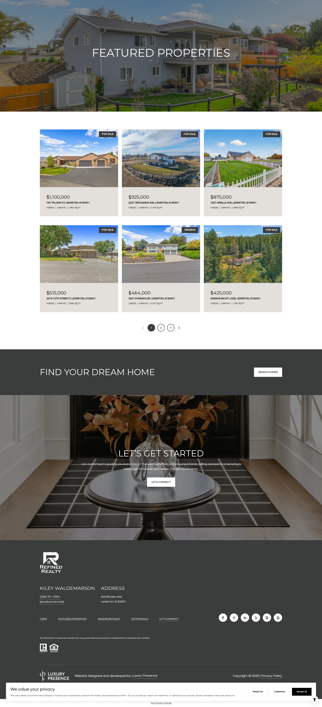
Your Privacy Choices (161, 703)
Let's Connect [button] (161, 482)
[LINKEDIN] (245, 617)
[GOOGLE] (267, 617)
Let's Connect (169, 619)
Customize (279, 691)
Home (43, 619)
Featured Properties (72, 619)
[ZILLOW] (278, 617)
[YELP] (256, 617)
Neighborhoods (109, 619)
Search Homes (268, 372)
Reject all (258, 691)
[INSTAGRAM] (234, 617)
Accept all (302, 691)
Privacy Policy (271, 676)
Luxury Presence (144, 675)
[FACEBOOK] (223, 617)
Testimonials (139, 619)
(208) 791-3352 (50, 596)
